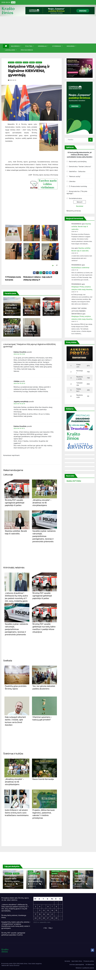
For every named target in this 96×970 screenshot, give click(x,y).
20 (48, 914)
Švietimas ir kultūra (13, 753)
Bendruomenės (56, 871)
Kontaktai (67, 961)
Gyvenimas (56, 46)
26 (44, 918)
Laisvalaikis (10, 50)
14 (52, 910)
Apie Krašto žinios (77, 961)
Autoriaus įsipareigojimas (76, 964)
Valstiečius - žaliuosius (77, 171)
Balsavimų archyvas (74, 211)
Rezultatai (79, 206)
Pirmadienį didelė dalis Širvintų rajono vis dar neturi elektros (12, 312)
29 (56, 918)
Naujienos (15, 46)
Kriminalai (42, 46)
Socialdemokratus (75, 198)
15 (56, 910)
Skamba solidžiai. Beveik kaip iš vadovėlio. (31, 329)
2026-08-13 (30, 334)
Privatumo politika (89, 961)
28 (52, 918)
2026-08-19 (50, 313)
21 (52, 914)
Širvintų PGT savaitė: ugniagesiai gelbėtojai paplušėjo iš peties (50, 312)
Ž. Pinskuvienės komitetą (78, 186)
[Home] (6, 46)
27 (48, 918)
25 (40, 918)
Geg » (51, 928)
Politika (29, 46)
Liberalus (72, 181)
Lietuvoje (11, 62)
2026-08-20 (80, 884)
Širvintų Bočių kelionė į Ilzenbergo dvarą (30, 310)
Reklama (77, 873)
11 (39, 910)
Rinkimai (32, 62)
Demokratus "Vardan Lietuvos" (80, 166)
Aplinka (31, 871)
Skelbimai (71, 46)
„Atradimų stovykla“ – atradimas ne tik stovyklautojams (12, 332)
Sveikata (7, 660)
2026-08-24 (11, 313)
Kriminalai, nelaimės (13, 567)
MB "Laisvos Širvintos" (13, 965)
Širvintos (38, 62)
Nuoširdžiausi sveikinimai (80, 268)
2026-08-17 (11, 334)
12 (44, 910)
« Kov (45, 928)
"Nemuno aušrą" (75, 176)
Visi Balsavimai (90, 964)
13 (48, 910)
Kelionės (64, 871)
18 (39, 914)
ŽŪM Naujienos (27, 50)
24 (35, 918)
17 (35, 914)
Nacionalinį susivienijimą (78, 161)
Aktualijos (8, 873)
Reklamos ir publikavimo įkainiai (85, 968)
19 (44, 914)
